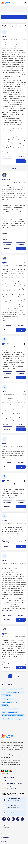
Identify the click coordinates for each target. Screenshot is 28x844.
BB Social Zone (11, 689)
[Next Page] (18, 676)
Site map (3, 841)
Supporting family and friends (9, 712)
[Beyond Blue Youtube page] (8, 819)
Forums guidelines (9, 777)
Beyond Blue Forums (5, 2)
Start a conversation (14, 17)
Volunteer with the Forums (11, 789)
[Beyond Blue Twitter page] (18, 819)
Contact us (4, 830)
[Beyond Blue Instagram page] (13, 819)
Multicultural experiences (17, 692)
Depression (20, 689)
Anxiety (3, 689)
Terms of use (5, 834)
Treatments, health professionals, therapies (13, 715)
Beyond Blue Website (7, 736)
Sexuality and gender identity (9, 702)
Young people (20, 719)
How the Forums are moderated (13, 783)
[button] (4, 156)
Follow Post (21, 156)
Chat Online (11, 805)
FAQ (5, 780)
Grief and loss (5, 692)
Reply (20, 161)
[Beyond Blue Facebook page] (4, 819)
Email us (10, 812)
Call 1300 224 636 (13, 799)
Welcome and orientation (8, 719)
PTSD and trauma (6, 695)
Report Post (7, 161)
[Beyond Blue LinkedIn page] (22, 819)
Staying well (5, 705)
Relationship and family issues (9, 699)
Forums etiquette (9, 786)
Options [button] (26, 9)
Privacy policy (5, 837)
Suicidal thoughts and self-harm (10, 709)
